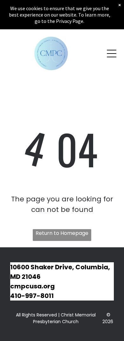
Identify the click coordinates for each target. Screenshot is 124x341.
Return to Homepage (62, 233)
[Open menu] (111, 53)
